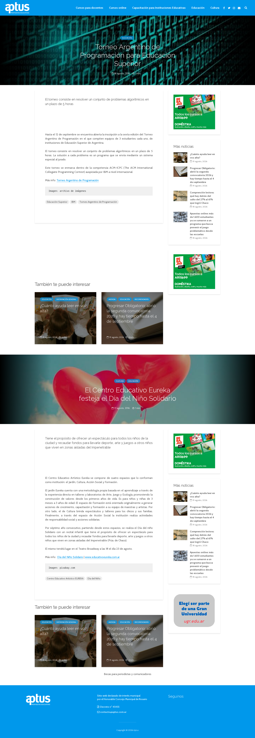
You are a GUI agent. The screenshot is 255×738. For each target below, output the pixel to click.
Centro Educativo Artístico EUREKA (65, 578)
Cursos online (117, 7)
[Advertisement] (99, 118)
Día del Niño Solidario (70, 557)
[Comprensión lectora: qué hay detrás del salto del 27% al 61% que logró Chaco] (180, 195)
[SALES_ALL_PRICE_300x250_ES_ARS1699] (194, 111)
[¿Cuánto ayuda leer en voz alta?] (65, 318)
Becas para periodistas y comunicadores (127, 674)
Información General (66, 299)
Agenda (112, 299)
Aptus (136, 730)
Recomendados (141, 299)
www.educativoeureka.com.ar (102, 557)
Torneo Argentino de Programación (78, 180)
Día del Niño (94, 578)
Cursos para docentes (89, 7)
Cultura (214, 7)
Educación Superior (57, 201)
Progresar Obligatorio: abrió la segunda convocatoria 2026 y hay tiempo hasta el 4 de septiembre (132, 313)
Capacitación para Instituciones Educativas (159, 7)
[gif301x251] (194, 610)
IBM (73, 201)
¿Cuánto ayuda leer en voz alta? (63, 308)
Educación (198, 7)
